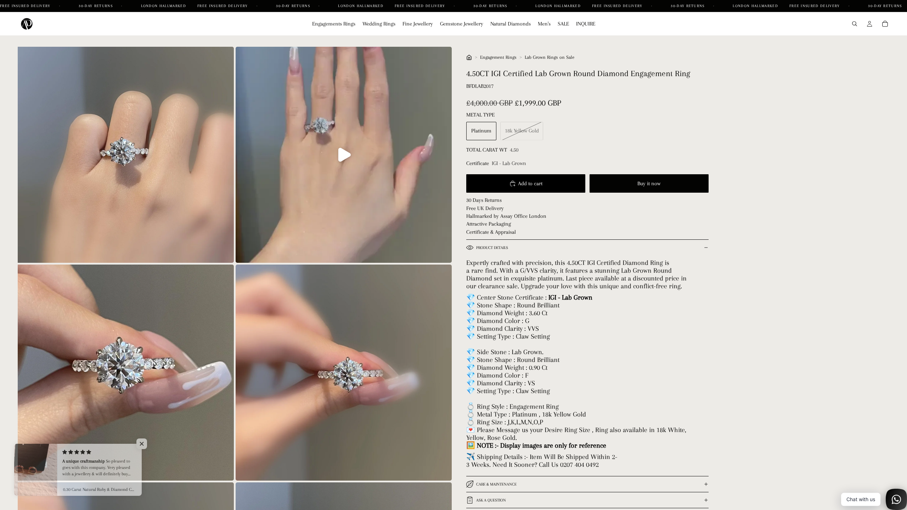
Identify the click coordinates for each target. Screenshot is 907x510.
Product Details (492, 247)
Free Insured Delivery (26, 6)
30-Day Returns (96, 6)
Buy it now (648, 183)
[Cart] (885, 24)
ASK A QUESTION (491, 500)
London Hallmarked (163, 6)
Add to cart (530, 183)
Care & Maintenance (496, 484)
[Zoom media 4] (344, 373)
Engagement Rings (498, 57)
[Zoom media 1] (126, 155)
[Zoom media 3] (126, 373)
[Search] (854, 24)
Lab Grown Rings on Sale (549, 57)
